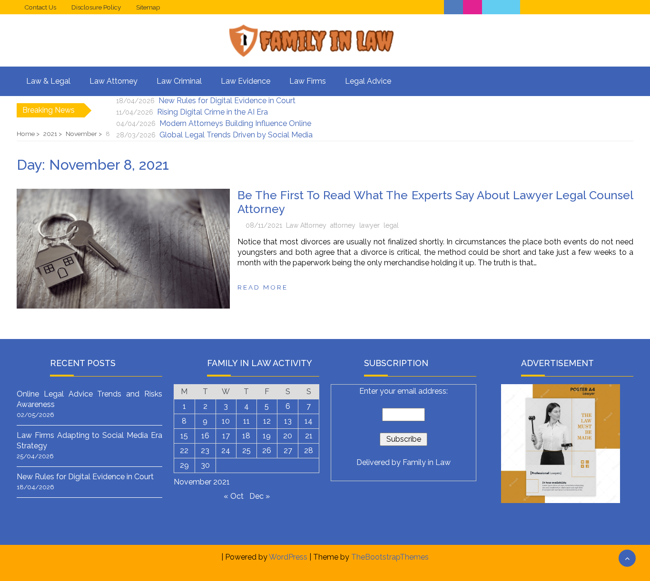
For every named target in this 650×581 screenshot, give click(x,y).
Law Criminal (179, 81)
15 (184, 435)
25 (246, 450)
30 (205, 465)
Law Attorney (113, 81)
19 (267, 435)
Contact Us (40, 7)
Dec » (259, 496)
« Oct (234, 496)
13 (288, 421)
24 (225, 450)
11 (246, 421)
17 (226, 435)
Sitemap (148, 7)
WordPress (288, 557)
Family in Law (427, 462)
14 (309, 421)
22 (184, 450)
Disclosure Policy (96, 7)
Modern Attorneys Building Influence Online (235, 123)
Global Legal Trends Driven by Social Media (236, 134)
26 (266, 450)
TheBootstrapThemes (390, 557)
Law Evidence (245, 81)
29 (184, 465)
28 (308, 450)
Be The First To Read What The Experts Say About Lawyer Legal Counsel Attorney (435, 202)
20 (287, 435)
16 (205, 435)
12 (267, 421)
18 (246, 435)
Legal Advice (368, 81)
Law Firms (307, 81)
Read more (262, 287)
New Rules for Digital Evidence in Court (226, 100)
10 (226, 421)
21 (309, 435)
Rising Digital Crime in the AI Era (212, 111)
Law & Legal (48, 81)
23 (205, 450)
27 (288, 450)
